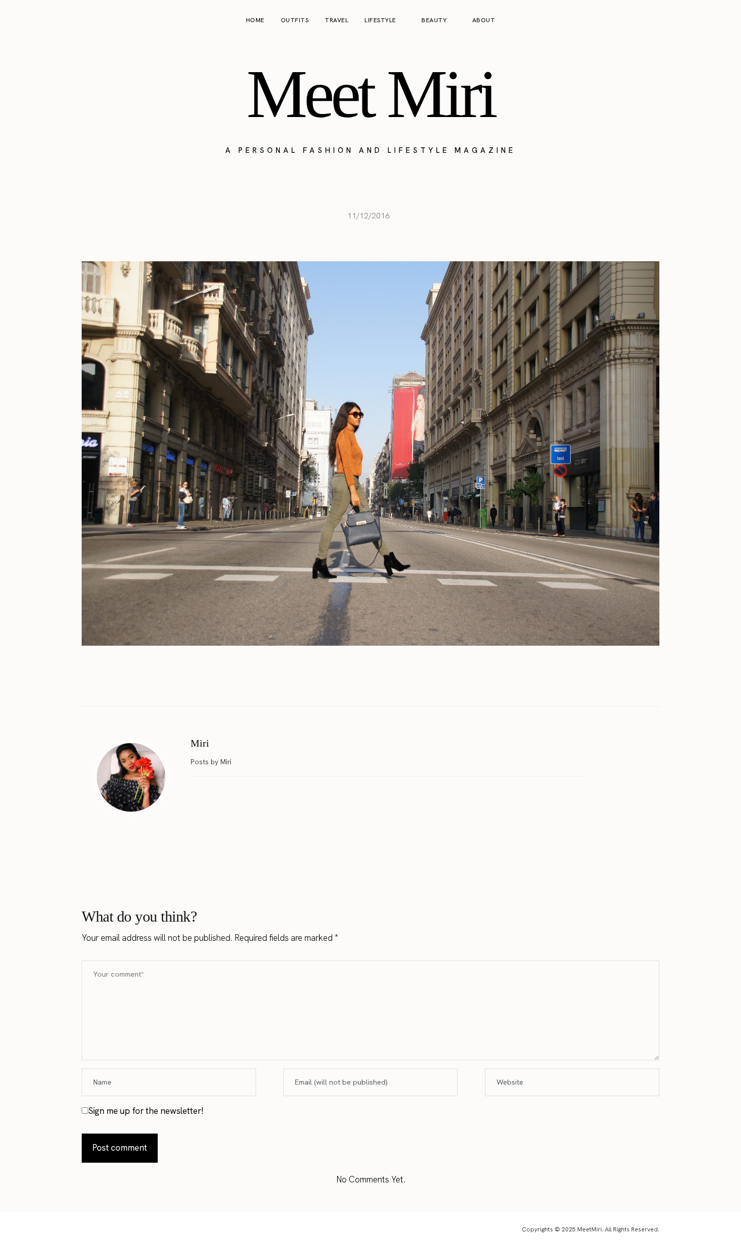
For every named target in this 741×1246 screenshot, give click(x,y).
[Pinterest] (381, 681)
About (484, 20)
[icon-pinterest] (703, 21)
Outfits (295, 20)
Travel (336, 20)
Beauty (434, 20)
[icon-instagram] (683, 21)
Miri (200, 743)
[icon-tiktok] (722, 21)
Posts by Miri (212, 761)
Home (255, 20)
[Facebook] (339, 681)
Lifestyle (380, 20)
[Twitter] (360, 681)
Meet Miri (370, 94)
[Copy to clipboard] (402, 681)
